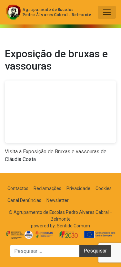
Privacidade (78, 188)
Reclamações (47, 188)
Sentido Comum (73, 225)
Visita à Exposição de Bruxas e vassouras (52, 151)
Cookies (104, 188)
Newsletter (57, 200)
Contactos (17, 188)
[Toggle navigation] (107, 12)
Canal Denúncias (24, 200)
